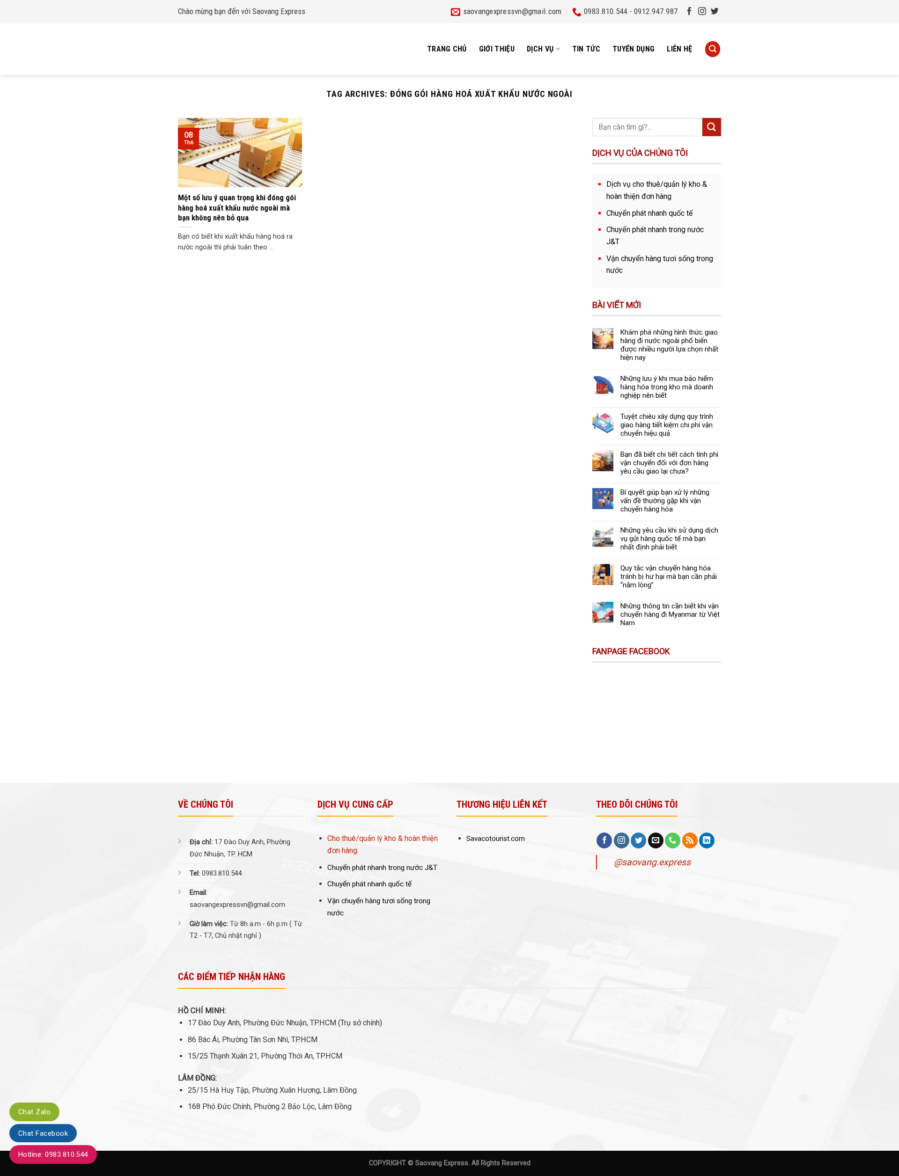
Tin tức (586, 48)
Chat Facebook (43, 1133)
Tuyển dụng (633, 48)
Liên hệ (679, 48)
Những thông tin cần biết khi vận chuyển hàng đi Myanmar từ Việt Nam (670, 614)
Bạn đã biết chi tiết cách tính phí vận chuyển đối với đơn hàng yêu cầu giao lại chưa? (669, 462)
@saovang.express (652, 862)
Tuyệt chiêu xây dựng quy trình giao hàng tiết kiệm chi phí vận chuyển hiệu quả (666, 425)
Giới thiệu (497, 48)
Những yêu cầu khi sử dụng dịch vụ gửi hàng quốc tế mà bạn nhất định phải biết (669, 538)
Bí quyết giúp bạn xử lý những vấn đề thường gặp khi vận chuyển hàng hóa (664, 500)
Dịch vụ (540, 48)
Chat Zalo (34, 1112)
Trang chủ (447, 48)
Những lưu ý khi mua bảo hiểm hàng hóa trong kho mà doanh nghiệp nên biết (666, 387)
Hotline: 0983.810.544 (53, 1154)
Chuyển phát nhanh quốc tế (649, 213)
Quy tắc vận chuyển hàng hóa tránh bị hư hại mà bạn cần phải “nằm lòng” (668, 576)
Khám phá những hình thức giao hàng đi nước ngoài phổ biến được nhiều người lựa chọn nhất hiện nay (669, 345)
